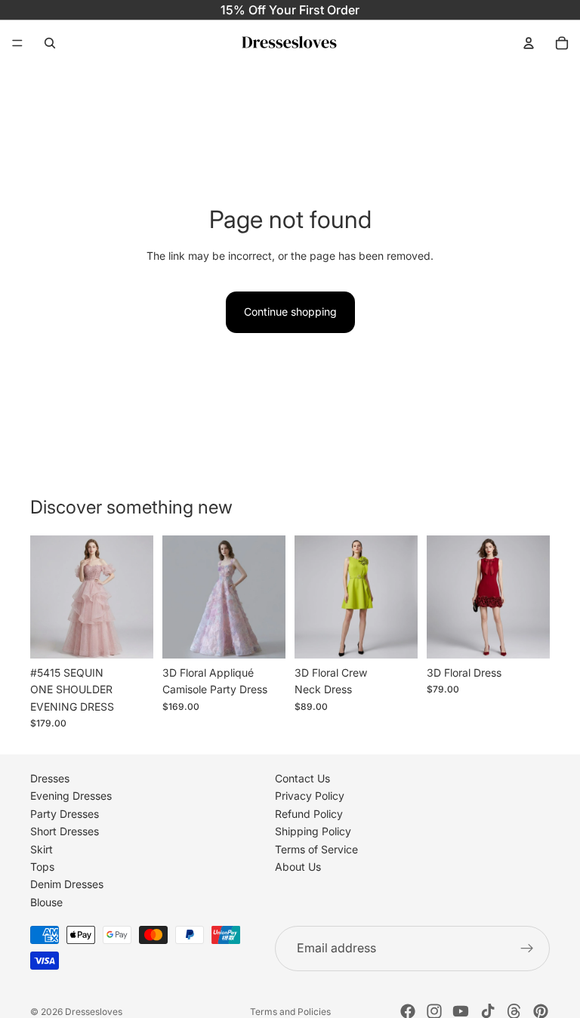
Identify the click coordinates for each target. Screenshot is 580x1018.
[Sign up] (527, 948)
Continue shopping (290, 311)
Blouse (46, 902)
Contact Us (302, 778)
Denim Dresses (66, 884)
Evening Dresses (71, 796)
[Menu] (17, 43)
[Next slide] (136, 596)
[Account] (528, 43)
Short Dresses (64, 831)
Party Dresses (64, 813)
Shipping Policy (313, 831)
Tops (42, 866)
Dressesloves (93, 1011)
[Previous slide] (46, 596)
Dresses (49, 778)
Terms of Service (316, 849)
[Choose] (129, 635)
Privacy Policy (309, 796)
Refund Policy (309, 813)
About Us (298, 866)
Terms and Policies (290, 1011)
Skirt (41, 849)
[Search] (49, 43)
